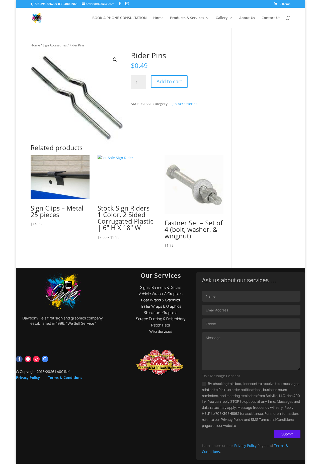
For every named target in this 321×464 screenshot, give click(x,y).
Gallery (222, 18)
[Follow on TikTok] (36, 359)
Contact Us (271, 18)
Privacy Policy (28, 377)
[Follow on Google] (45, 359)
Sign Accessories (55, 45)
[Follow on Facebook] (19, 359)
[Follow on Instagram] (28, 359)
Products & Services (187, 18)
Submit (287, 434)
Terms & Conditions (65, 377)
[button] (115, 59)
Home (158, 18)
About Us (247, 18)
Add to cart (169, 81)
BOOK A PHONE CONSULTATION (119, 18)
